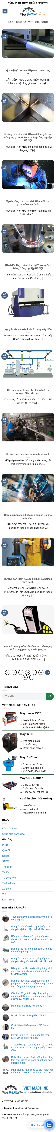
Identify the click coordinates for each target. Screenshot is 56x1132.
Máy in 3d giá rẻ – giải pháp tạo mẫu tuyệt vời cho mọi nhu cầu (30, 1036)
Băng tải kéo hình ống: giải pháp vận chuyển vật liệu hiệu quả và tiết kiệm (30, 928)
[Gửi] (50, 696)
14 (25, 677)
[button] (5, 11)
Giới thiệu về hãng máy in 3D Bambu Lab (30, 1026)
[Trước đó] (7, 672)
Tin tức (6, 872)
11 (34, 672)
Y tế (4, 894)
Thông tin (7, 867)
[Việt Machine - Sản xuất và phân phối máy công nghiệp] (31, 11)
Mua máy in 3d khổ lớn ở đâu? (27, 1005)
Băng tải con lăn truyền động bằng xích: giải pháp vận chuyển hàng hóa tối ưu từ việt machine (32, 971)
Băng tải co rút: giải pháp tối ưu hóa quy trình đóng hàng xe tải (32, 950)
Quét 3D (6, 850)
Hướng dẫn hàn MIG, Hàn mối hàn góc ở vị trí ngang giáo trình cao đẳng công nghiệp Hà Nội (28, 137)
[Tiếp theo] (31, 677)
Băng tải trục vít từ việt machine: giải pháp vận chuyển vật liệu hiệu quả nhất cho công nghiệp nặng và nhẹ (32, 983)
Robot (5, 856)
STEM (5, 861)
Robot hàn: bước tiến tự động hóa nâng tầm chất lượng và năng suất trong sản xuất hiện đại (32, 1060)
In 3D (5, 845)
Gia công (7, 839)
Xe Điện (6, 888)
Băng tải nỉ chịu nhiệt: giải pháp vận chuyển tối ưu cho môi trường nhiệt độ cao (31, 939)
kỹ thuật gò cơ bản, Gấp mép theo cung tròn (28, 72)
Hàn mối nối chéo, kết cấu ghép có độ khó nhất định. (28, 516)
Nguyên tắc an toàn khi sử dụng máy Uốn (28, 329)
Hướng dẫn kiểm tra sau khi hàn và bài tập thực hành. (28, 580)
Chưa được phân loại (13, 834)
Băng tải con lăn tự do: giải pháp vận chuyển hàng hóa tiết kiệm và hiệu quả (31, 960)
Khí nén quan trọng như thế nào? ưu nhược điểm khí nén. (28, 392)
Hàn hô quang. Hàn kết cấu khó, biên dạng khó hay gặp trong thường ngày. (28, 648)
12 (41, 672)
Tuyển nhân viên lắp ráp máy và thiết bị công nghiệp (32, 918)
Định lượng (8, 899)
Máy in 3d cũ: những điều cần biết (29, 1015)
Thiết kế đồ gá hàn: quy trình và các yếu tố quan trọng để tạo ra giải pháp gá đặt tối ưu (32, 1047)
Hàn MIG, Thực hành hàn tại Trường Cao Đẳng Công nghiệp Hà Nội (28, 267)
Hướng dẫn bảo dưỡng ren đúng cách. (28, 454)
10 (27, 672)
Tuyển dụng (8, 883)
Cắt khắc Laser (10, 828)
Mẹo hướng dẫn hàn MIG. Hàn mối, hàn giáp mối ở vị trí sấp (28, 203)
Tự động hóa (9, 878)
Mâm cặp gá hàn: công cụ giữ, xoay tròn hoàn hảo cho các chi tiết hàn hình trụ (32, 1071)
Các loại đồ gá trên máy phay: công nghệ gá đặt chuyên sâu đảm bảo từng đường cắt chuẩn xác (31, 996)
